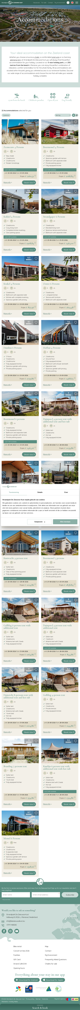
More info (7, 182)
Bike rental (17, 946)
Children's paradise (36, 100)
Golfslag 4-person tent (54, 695)
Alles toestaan (65, 522)
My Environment (51, 955)
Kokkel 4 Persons (12, 216)
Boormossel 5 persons (53, 558)
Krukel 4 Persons (12, 283)
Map (46, 946)
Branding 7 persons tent (15, 766)
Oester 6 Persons (51, 283)
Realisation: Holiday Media (10, 1001)
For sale (43, 2)
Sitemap (38, 999)
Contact (50, 2)
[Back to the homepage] (12, 3)
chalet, (37, 57)
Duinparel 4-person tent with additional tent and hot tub (57, 420)
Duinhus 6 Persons (13, 347)
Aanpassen (38, 522)
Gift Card (16, 959)
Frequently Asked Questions (56, 959)
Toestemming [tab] (14, 492)
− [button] (4, 115)
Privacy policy (30, 999)
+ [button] (4, 112)
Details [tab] (40, 492)
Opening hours (19, 968)
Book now (28, 182)
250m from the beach (16, 100)
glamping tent (15, 60)
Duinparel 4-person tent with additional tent (57, 626)
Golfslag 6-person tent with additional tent (17, 626)
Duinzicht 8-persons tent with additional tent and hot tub (18, 696)
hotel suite (55, 57)
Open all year (53, 100)
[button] (4, 141)
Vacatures (45, 999)
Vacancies (36, 2)
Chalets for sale (51, 964)
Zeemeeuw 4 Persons (14, 147)
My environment (60, 2)
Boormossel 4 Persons (53, 147)
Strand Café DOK (20, 964)
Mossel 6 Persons (12, 838)
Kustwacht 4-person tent (16, 558)
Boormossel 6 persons (14, 419)
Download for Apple (54, 980)
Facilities (16, 955)
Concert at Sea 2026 (21, 951)
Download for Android (28, 980)
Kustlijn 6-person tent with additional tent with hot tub (56, 767)
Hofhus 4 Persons (51, 347)
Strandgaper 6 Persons (54, 216)
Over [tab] (66, 492)
